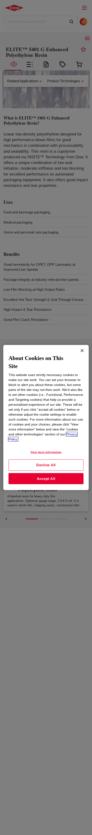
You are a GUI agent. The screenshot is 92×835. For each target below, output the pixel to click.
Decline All (46, 465)
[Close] (82, 350)
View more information (46, 452)
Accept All (46, 479)
